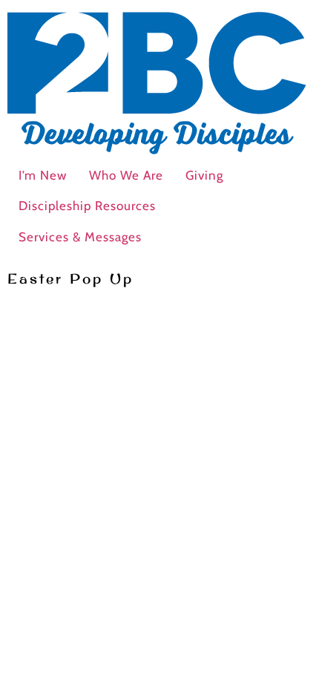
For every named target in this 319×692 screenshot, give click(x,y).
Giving (204, 175)
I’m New (43, 175)
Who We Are (126, 175)
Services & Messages (80, 236)
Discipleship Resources (87, 205)
